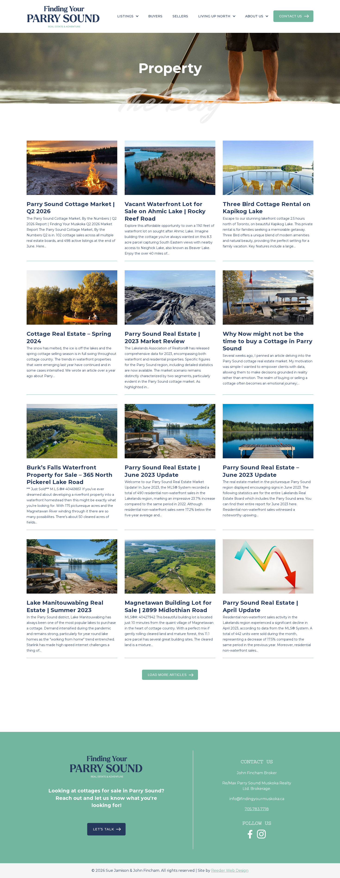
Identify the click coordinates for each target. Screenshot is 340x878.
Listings (125, 16)
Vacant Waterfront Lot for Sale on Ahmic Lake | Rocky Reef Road (165, 211)
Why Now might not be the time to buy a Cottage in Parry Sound (267, 341)
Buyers (155, 16)
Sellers (180, 16)
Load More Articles (167, 675)
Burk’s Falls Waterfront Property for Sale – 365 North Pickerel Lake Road (69, 474)
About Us (254, 16)
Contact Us (290, 16)
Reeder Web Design (229, 870)
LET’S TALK (103, 829)
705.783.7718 (257, 809)
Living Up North (214, 16)
